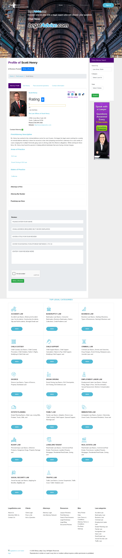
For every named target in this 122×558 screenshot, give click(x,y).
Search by (95, 65)
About (96, 5)
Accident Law (99, 512)
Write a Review (28, 69)
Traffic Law (98, 541)
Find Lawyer (20, 76)
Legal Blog (63, 522)
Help (79, 515)
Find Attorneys (64, 515)
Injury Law (98, 534)
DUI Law (14, 156)
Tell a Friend (81, 512)
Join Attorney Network (50, 515)
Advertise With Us (13, 515)
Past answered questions (41, 85)
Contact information (58, 85)
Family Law (98, 529)
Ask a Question (30, 517)
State (93, 84)
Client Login (29, 512)
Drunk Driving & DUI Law (19, 162)
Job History (26, 85)
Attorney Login (47, 512)
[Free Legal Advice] (48, 25)
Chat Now (34, 18)
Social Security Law (101, 538)
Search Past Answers (67, 517)
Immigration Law (100, 531)
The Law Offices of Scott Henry (39, 113)
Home (61, 5)
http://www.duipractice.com (43, 125)
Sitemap (80, 529)
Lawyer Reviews (65, 512)
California (14, 176)
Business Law (99, 517)
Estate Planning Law (101, 526)
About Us (11, 512)
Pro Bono (80, 526)
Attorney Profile (14, 85)
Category (94, 74)
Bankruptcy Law (100, 515)
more (16, 329)
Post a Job (28, 515)
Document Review (66, 524)
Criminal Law (99, 520)
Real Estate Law (100, 536)
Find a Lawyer (84, 5)
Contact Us (11, 517)
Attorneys (71, 5)
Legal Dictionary (65, 520)
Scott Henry (33, 93)
